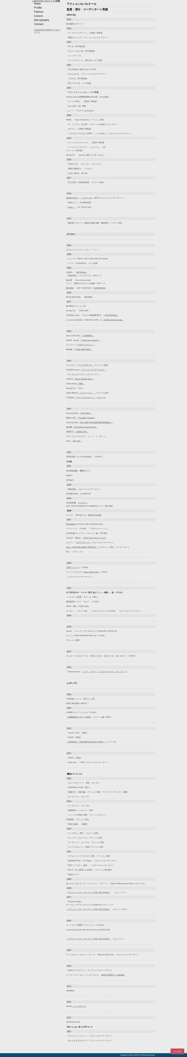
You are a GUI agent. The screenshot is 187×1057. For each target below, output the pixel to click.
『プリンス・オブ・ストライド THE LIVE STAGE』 (88, 892)
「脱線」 (81, 384)
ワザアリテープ (83, 542)
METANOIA (81, 272)
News (37, 3)
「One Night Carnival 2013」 (85, 427)
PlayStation (71, 524)
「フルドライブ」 (86, 393)
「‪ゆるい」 (71, 207)
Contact (39, 24)
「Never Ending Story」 (84, 379)
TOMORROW (99, 288)
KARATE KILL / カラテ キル (79, 198)
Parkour (39, 11)
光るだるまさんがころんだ (94, 538)
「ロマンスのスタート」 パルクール (90, 397)
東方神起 (70, 288)
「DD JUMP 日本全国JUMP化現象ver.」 (96, 422)
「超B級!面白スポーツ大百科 (78, 717)
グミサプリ (82, 503)
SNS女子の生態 (94, 515)
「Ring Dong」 (85, 413)
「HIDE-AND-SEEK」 (83, 349)
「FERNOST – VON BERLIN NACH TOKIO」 (85, 742)
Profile (38, 7)
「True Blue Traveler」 (86, 418)
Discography (41, 19)
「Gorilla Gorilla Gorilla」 (112, 320)
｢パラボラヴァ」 (87, 365)
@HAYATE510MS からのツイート (47, 31)
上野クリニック (73, 567)
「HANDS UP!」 (81, 432)
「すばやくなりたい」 (85, 345)
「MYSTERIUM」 (111, 315)
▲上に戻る (177, 1051)
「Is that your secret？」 (90, 340)
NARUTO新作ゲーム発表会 (113, 975)
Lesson (38, 15)
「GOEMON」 (87, 336)
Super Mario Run (91, 572)
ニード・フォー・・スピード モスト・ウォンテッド (104, 672)
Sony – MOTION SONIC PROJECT (82, 547)
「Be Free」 (76, 441)
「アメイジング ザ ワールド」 (93, 370)
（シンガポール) (79, 1006)
